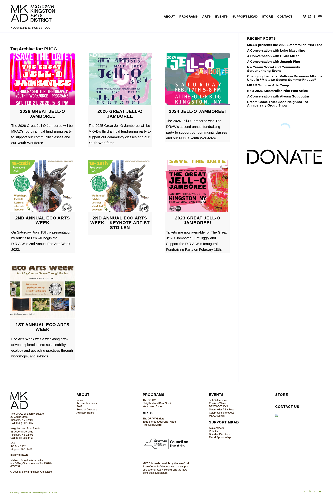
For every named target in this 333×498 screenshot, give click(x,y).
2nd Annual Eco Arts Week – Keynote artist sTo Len (120, 222)
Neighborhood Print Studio (157, 403)
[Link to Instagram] (309, 16)
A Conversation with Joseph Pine (273, 61)
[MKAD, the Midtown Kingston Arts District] (34, 11)
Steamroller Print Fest (221, 409)
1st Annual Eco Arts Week (43, 327)
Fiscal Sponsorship (220, 437)
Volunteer (214, 431)
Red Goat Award (152, 424)
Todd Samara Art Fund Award (159, 421)
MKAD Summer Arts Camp (268, 85)
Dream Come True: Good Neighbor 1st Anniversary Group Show (277, 103)
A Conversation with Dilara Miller (273, 56)
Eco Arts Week (217, 403)
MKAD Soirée (217, 415)
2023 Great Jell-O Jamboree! (197, 220)
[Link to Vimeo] (304, 16)
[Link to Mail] (320, 16)
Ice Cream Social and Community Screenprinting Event (273, 68)
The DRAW (149, 400)
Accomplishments (86, 403)
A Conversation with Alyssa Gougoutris (278, 96)
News (79, 400)
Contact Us (287, 407)
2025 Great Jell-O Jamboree (120, 114)
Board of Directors (86, 409)
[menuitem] (169, 16)
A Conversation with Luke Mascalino (276, 50)
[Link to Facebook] (314, 16)
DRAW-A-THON (218, 406)
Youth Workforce (152, 406)
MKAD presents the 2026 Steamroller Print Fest (284, 45)
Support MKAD (224, 422)
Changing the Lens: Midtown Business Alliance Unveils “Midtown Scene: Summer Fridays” (284, 77)
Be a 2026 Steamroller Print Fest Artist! (277, 91)
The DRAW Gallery (153, 418)
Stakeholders (216, 427)
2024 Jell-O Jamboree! (197, 111)
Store (281, 395)
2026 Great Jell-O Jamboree (42, 114)
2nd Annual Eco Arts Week (42, 220)
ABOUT (82, 395)
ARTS (148, 413)
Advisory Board (85, 412)
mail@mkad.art (19, 454)
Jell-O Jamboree (218, 400)
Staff (79, 406)
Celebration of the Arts (221, 412)
